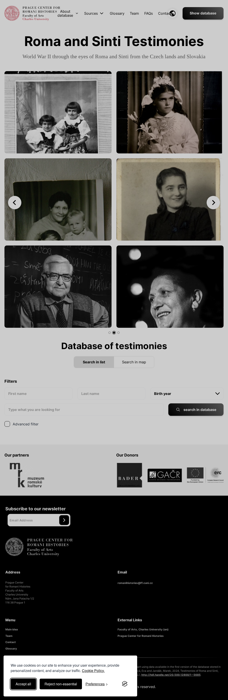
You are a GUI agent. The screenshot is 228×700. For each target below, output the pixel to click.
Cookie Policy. (93, 670)
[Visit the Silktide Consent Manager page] (124, 684)
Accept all (23, 683)
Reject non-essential (61, 683)
